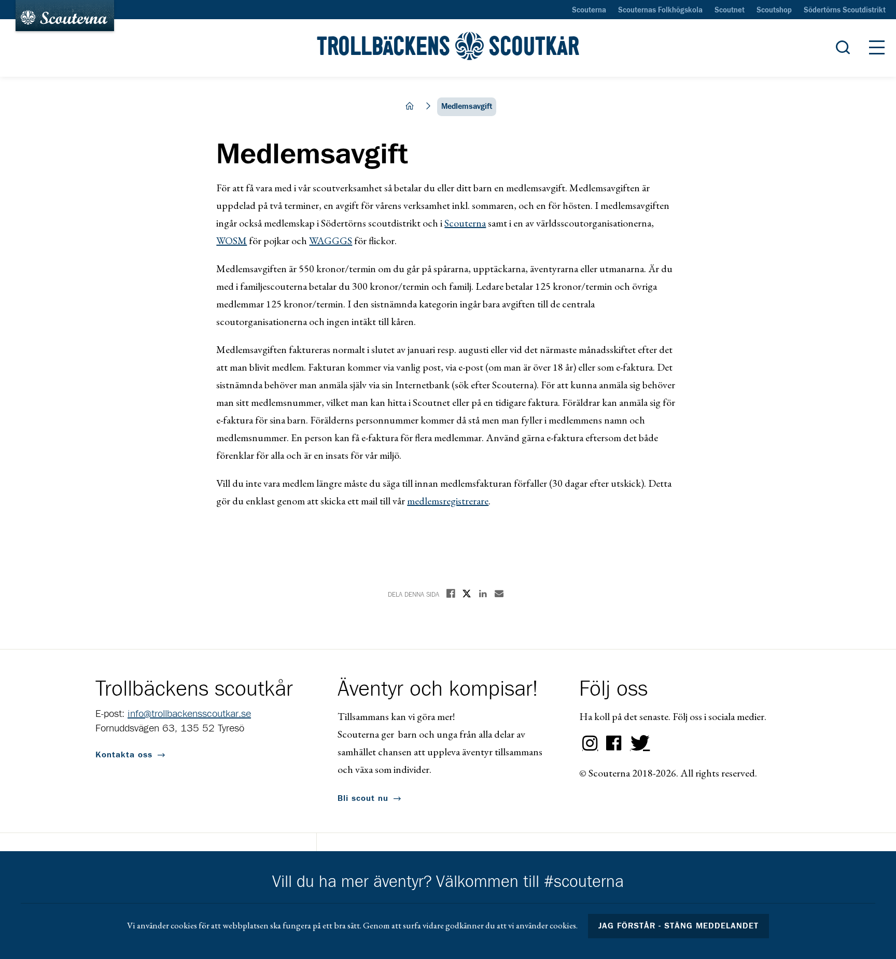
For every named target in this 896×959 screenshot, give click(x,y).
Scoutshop (774, 10)
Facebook (614, 743)
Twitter (638, 743)
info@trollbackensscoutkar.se (189, 714)
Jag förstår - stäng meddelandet (678, 926)
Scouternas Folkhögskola (660, 10)
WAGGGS (330, 240)
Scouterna (589, 10)
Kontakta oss (123, 755)
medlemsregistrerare (447, 500)
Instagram (590, 743)
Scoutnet (730, 10)
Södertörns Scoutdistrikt (845, 10)
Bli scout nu (363, 798)
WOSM (231, 240)
